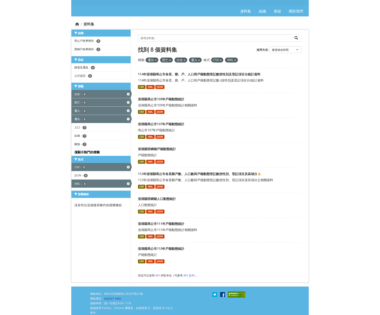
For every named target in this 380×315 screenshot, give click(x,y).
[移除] (155, 60)
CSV (141, 87)
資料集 (89, 24)
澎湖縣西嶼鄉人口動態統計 (157, 199)
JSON (160, 87)
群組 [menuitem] (277, 11)
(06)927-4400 (112, 298)
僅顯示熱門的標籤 (87, 152)
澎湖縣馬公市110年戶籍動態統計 (161, 248)
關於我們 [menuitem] (296, 11)
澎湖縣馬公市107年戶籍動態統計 (161, 124)
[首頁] (77, 24)
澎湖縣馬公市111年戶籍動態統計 (161, 223)
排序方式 (262, 50)
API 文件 (188, 275)
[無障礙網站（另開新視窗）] (236, 294)
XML (150, 87)
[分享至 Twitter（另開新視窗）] (214, 294)
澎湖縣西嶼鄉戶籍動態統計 (157, 149)
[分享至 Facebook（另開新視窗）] (222, 294)
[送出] (296, 38)
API (157, 275)
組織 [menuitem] (262, 11)
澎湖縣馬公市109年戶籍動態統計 (161, 99)
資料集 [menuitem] (245, 11)
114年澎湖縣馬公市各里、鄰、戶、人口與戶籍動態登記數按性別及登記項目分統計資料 (199, 74)
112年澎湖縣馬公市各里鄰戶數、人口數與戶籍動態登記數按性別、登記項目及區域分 (198, 174)
